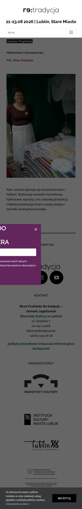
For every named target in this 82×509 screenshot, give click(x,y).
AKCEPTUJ (64, 498)
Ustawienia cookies (17, 504)
